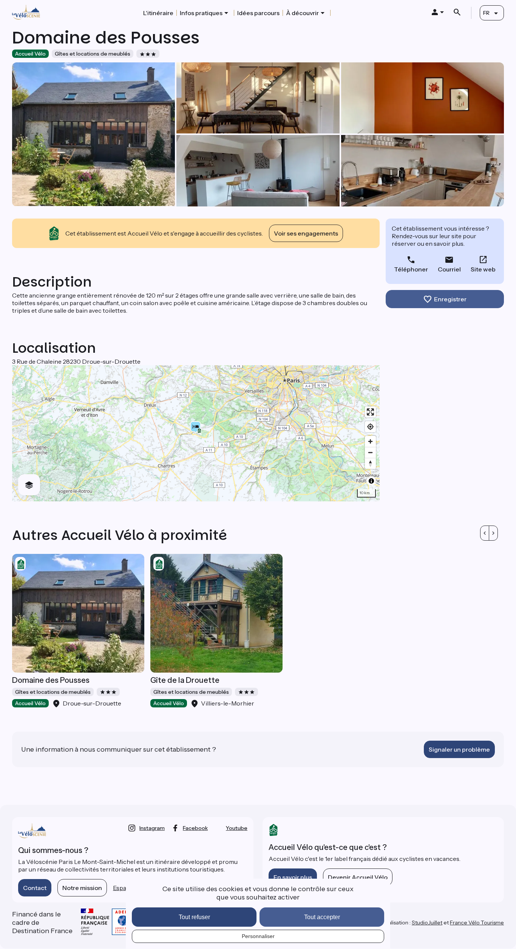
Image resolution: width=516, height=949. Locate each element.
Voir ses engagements (306, 233)
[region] (196, 433)
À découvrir (302, 13)
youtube (236, 828)
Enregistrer (450, 299)
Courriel (449, 269)
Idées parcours (258, 13)
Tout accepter (322, 917)
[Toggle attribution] (371, 480)
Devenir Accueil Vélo (358, 877)
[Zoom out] (370, 452)
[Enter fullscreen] (370, 411)
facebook (195, 828)
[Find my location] (370, 426)
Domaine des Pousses (51, 680)
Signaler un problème (459, 749)
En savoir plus (292, 877)
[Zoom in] (370, 441)
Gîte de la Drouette (184, 680)
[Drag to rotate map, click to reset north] (370, 463)
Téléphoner (411, 269)
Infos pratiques (201, 13)
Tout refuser (194, 917)
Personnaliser (258, 936)
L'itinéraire (158, 13)
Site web (483, 269)
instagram (152, 828)
